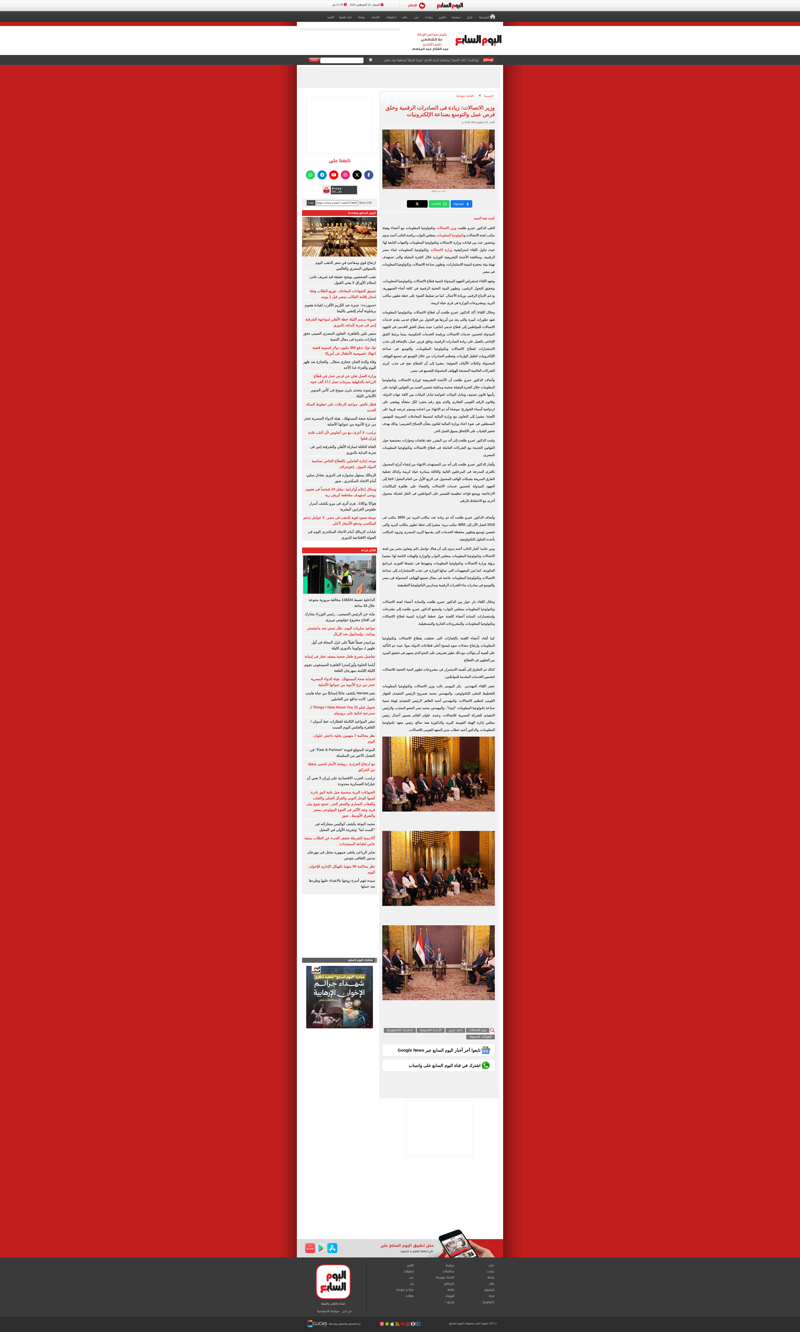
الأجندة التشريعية (430, 1030)
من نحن (347, 1311)
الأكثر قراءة (368, 550)
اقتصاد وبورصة (465, 96)
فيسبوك (458, 204)
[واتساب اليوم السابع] (310, 175)
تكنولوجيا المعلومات (450, 235)
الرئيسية (489, 96)
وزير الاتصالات (445, 228)
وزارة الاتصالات (441, 250)
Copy (311, 203)
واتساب (436, 204)
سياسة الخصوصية (328, 1311)
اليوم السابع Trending (362, 213)
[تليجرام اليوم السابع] (322, 175)
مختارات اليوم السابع (360, 960)
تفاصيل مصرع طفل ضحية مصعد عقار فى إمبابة (340, 657)
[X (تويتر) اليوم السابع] (357, 175)
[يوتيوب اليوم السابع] (333, 175)
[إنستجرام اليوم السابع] (345, 175)
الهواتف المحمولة (480, 1037)
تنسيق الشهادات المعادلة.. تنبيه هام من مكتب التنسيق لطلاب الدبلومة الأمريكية (430, 60)
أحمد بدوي (455, 1030)
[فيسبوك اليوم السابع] (368, 175)
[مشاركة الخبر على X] (417, 204)
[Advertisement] (400, 1196)
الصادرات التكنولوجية (400, 1030)
